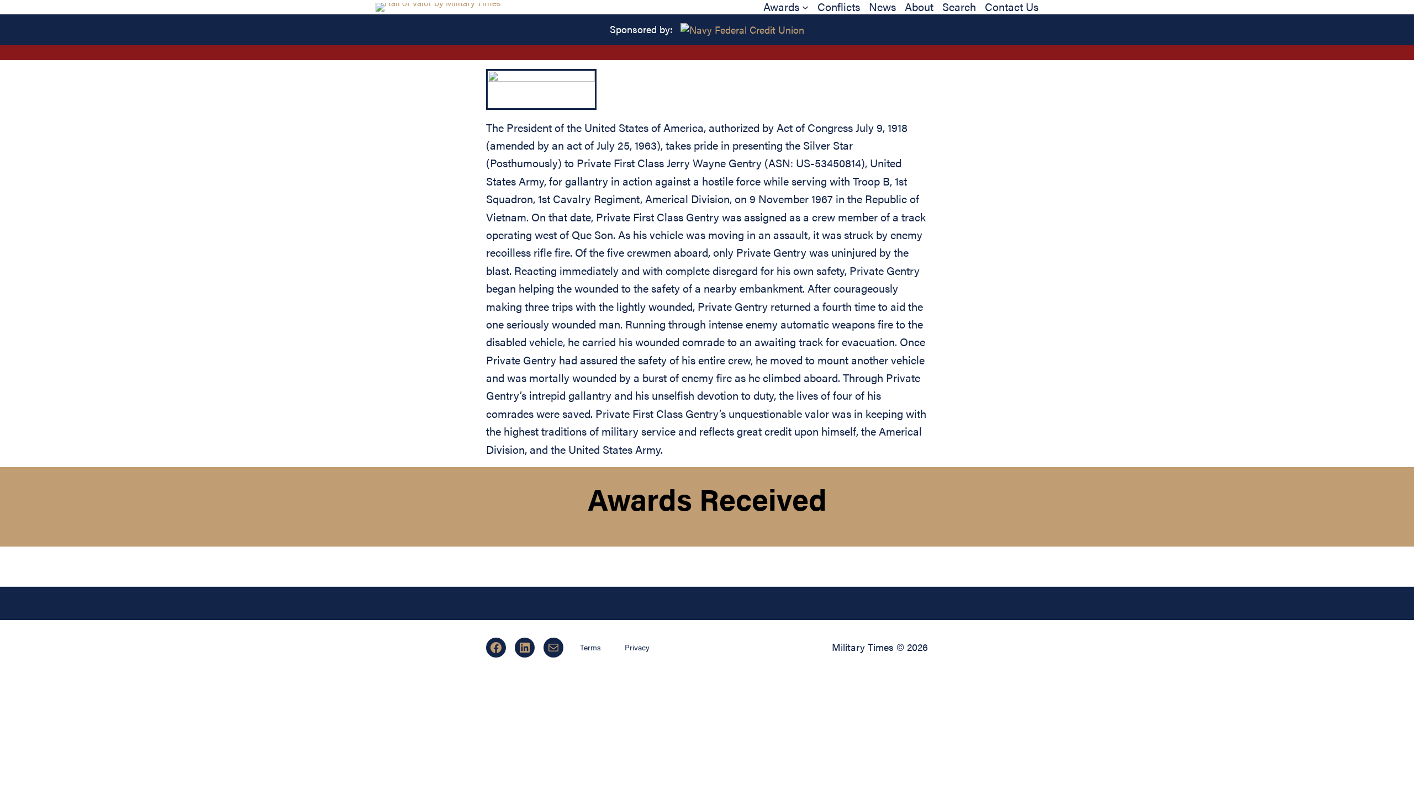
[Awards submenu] (805, 7)
